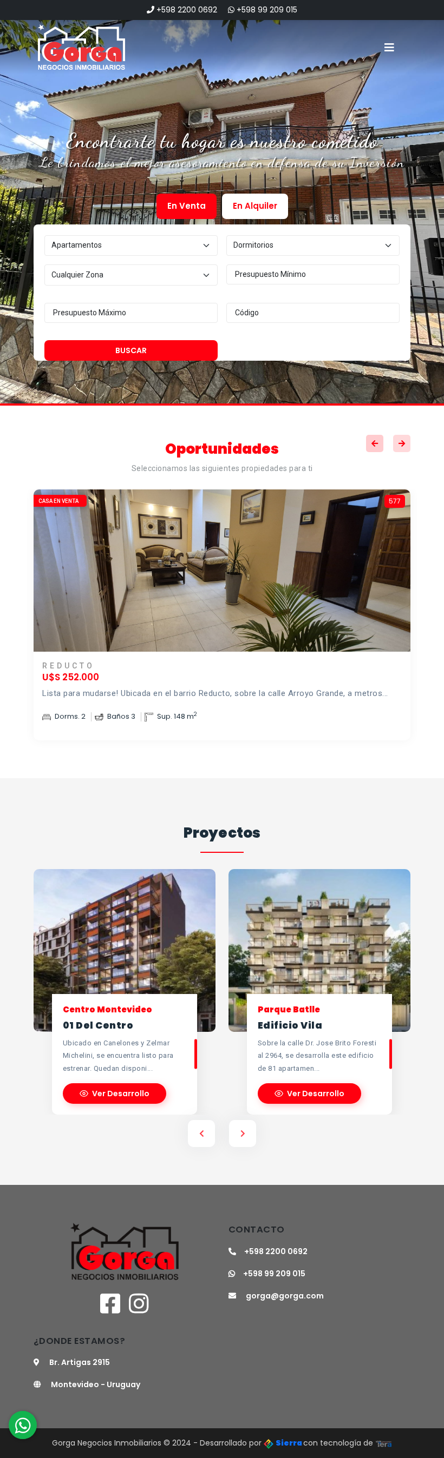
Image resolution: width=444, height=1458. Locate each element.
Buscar (131, 350)
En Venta (186, 205)
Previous (374, 443)
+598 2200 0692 (185, 9)
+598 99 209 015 (265, 9)
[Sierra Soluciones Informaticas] (384, 1442)
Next (401, 443)
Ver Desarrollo (120, 1093)
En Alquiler (255, 205)
